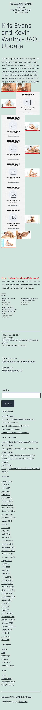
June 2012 (5, 567)
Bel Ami (16, 340)
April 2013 (5, 534)
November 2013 (8, 511)
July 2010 (5, 633)
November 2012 (8, 551)
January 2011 (6, 613)
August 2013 (6, 521)
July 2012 (5, 564)
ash (2, 465)
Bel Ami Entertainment (22, 285)
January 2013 (7, 544)
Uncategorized (7, 666)
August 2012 (6, 560)
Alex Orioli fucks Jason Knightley (15, 426)
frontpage (5, 656)
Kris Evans (34, 340)
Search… (5, 390)
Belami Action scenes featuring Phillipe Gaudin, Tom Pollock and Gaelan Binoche (18, 458)
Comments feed (8, 682)
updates (4, 343)
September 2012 (8, 557)
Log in (4, 675)
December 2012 (7, 547)
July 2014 (5, 485)
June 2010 (5, 636)
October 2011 (7, 593)
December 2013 (7, 508)
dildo (3, 652)
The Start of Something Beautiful (15, 433)
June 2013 (5, 528)
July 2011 (5, 603)
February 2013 (7, 541)
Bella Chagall (8, 338)
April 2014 (5, 495)
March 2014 (6, 498)
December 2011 (7, 587)
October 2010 (7, 623)
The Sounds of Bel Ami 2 (11, 429)
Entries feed (6, 679)
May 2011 (5, 610)
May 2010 (5, 640)
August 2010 (6, 630)
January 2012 (7, 584)
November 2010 (8, 620)
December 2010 (7, 617)
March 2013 (6, 537)
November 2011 (7, 590)
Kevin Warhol (24, 340)
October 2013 (7, 514)
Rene (10, 465)
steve (3, 455)
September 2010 (8, 626)
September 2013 (8, 518)
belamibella (6, 442)
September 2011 (8, 597)
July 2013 (5, 524)
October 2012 (7, 554)
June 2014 (5, 488)
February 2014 (7, 501)
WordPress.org (7, 685)
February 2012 (7, 580)
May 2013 (5, 531)
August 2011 (6, 600)
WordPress (23, 702)
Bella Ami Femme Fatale (16, 696)
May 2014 (5, 491)
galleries (4, 659)
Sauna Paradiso (7, 416)
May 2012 (5, 570)
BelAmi (4, 649)
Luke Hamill (6, 662)
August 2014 (6, 481)
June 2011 (5, 607)
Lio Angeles (6, 449)
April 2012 (5, 574)
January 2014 (7, 504)
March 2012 (6, 577)
